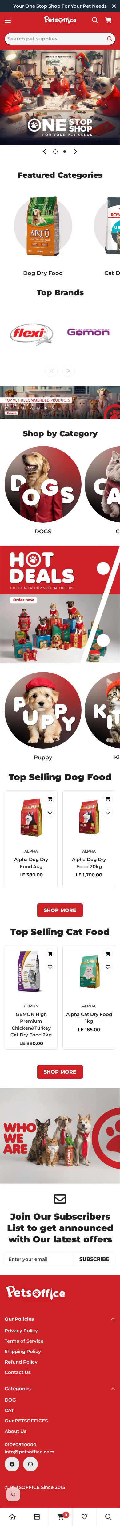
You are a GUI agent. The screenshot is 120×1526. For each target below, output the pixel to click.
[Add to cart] (50, 799)
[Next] (75, 151)
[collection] (37, 1517)
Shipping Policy (23, 1351)
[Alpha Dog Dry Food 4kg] (31, 816)
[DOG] (43, 484)
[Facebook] (12, 1464)
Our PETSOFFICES (26, 1421)
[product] (12, 1516)
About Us (15, 1431)
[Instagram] (30, 1464)
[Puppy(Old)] (43, 710)
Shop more (60, 910)
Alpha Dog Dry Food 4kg (31, 862)
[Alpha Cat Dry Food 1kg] (89, 971)
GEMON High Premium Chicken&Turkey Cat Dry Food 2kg (31, 1024)
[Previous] (44, 151)
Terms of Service (24, 1341)
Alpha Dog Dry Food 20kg (89, 862)
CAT (9, 1410)
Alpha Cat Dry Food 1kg (89, 1017)
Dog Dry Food (43, 273)
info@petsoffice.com (29, 1452)
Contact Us (18, 1372)
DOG (10, 1400)
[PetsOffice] (60, 20)
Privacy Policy (21, 1330)
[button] (108, 20)
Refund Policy (21, 1362)
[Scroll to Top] (109, 1493)
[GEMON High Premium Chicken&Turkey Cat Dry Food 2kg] (31, 971)
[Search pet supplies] (110, 39)
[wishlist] (84, 1517)
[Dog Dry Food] (43, 226)
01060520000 (20, 1445)
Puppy (43, 757)
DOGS (42, 531)
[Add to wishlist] (50, 812)
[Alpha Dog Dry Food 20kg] (89, 816)
